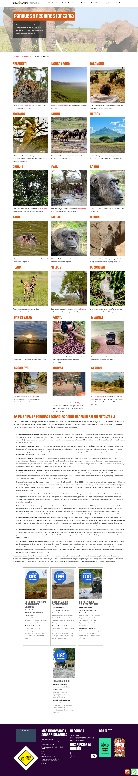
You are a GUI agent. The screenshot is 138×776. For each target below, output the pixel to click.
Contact (121, 3)
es (40, 359)
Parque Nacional (98, 396)
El (13, 156)
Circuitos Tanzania (68, 3)
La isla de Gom (95, 209)
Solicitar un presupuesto (49, 764)
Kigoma (80, 403)
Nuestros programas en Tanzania (52, 742)
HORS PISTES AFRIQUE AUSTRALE (82, 738)
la (110, 158)
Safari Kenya (74, 735)
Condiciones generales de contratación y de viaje (50, 760)
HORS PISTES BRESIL (77, 740)
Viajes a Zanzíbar (81, 3)
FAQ (42, 751)
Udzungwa (111, 312)
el (97, 108)
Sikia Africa (16, 56)
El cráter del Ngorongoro (60, 105)
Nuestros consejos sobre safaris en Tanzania (53, 748)
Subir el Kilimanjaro (97, 3)
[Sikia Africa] (26, 3)
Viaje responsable (47, 744)
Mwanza (94, 357)
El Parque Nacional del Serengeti (24, 105)
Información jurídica (48, 756)
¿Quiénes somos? (111, 3)
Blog (43, 754)
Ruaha (30, 312)
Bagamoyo (33, 396)
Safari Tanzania (52, 3)
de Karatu (72, 357)
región (55, 156)
